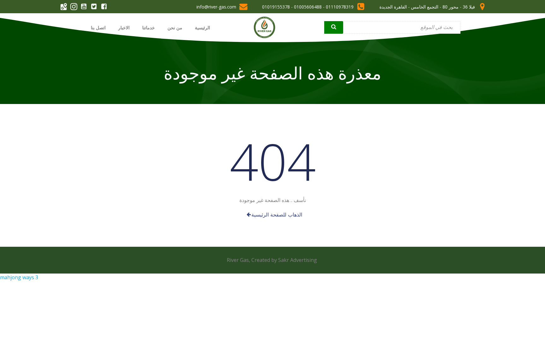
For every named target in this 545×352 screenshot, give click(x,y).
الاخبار (124, 28)
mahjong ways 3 (19, 277)
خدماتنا (148, 28)
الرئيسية (202, 28)
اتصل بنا (98, 28)
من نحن (174, 28)
